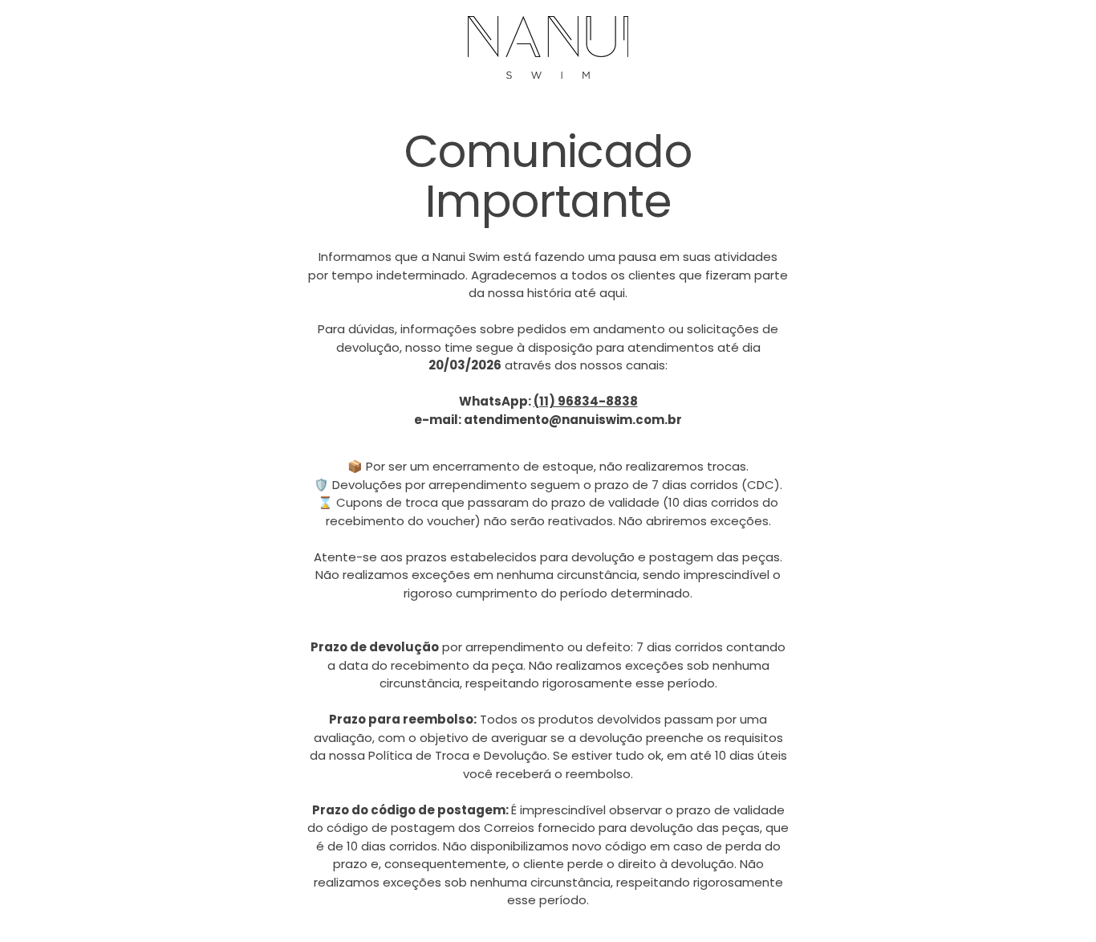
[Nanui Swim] (548, 47)
